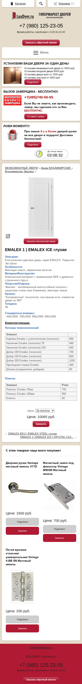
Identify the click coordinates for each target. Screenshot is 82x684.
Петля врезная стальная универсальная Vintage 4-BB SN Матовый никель (22, 557)
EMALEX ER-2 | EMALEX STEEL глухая (32, 433)
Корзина (64, 3)
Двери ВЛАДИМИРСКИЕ (56, 168)
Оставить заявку (35, 116)
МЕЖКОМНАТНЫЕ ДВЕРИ (21, 168)
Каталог (20, 3)
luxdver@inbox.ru (41, 647)
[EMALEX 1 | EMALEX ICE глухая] (41, 207)
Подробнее (32, 82)
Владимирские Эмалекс (19, 171)
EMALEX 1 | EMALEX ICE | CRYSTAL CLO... (47, 437)
